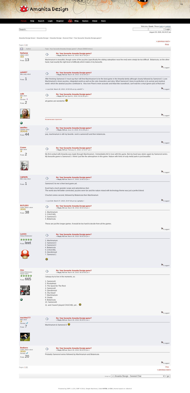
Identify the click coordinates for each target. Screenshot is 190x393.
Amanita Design (42, 38)
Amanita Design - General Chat (61, 38)
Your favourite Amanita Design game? (87, 38)
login (161, 26)
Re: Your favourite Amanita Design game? (74, 54)
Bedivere (24, 348)
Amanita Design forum (27, 38)
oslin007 (23, 72)
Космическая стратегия (53, 119)
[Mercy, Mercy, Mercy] (21, 300)
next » (167, 41)
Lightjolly (24, 177)
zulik (22, 94)
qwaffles (23, 128)
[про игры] (21, 124)
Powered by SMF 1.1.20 (66, 388)
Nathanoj (24, 53)
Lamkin (23, 234)
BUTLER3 (24, 206)
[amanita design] (69, 21)
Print (167, 45)
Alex (22, 270)
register (168, 26)
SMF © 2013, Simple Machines (86, 388)
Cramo (23, 148)
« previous (160, 41)
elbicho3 (129, 388)
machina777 (25, 318)
